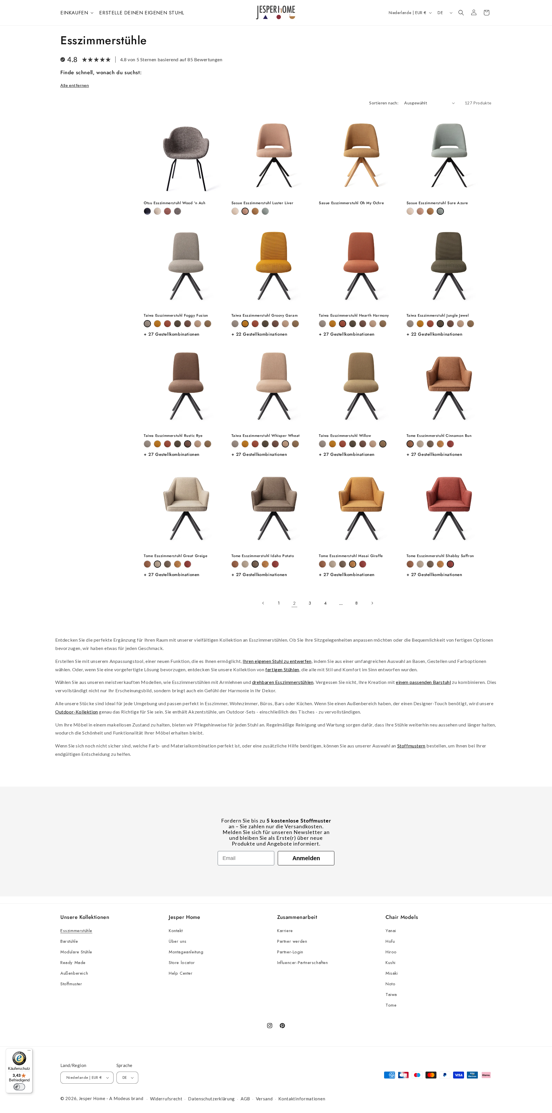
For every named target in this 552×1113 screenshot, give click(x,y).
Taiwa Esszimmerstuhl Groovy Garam (264, 315)
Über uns (178, 941)
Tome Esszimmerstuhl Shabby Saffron (440, 556)
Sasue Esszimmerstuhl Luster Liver (262, 203)
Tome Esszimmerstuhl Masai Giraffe (351, 556)
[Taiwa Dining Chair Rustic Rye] (187, 323)
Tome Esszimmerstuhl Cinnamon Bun (439, 435)
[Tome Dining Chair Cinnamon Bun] (410, 444)
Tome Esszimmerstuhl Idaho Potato (262, 556)
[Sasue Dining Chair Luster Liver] (245, 211)
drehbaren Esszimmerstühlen (283, 682)
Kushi (391, 962)
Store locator (182, 962)
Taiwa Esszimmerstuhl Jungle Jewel (438, 315)
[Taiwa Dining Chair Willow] (207, 323)
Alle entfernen (74, 85)
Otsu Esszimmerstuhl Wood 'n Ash (175, 203)
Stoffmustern (411, 745)
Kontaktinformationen (301, 1098)
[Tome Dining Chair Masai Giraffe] (440, 444)
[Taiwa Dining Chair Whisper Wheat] (197, 323)
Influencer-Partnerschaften (302, 962)
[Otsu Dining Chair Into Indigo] (147, 211)
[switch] (19, 1086)
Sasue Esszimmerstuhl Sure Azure (437, 203)
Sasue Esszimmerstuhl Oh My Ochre (351, 203)
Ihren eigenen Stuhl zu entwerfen (277, 661)
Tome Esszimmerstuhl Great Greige (175, 556)
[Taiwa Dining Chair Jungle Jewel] (177, 323)
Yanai (391, 931)
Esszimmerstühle (76, 931)
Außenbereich (74, 973)
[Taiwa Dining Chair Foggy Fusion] (147, 323)
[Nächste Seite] (372, 603)
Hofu (390, 941)
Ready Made (73, 962)
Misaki (392, 973)
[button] (76, 12)
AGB (245, 1098)
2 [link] (294, 603)
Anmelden (306, 858)
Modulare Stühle (76, 952)
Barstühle (69, 941)
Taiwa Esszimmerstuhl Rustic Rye (173, 435)
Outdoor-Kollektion (76, 711)
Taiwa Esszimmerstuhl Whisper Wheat (265, 435)
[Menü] (29, 1051)
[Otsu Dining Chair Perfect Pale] (157, 211)
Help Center (181, 973)
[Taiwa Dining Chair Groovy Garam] (157, 323)
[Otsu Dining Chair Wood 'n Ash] (177, 211)
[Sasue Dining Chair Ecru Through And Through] (235, 211)
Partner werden (292, 941)
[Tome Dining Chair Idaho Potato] (430, 444)
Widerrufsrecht (166, 1098)
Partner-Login (290, 952)
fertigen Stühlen (282, 669)
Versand (264, 1098)
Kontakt (176, 931)
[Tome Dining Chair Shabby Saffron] (450, 444)
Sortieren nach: (383, 102)
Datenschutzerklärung (211, 1098)
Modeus (122, 1098)
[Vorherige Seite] (263, 603)
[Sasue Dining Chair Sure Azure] (265, 211)
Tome (391, 1005)
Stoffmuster (71, 984)
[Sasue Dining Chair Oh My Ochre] (255, 211)
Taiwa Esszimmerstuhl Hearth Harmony (354, 315)
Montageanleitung (186, 952)
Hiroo (391, 952)
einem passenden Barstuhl (423, 682)
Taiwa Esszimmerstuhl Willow (345, 435)
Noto (390, 984)
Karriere (285, 931)
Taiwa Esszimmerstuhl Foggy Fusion (176, 315)
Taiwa (391, 994)
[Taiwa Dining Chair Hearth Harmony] (167, 323)
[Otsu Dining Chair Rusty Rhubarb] (167, 211)
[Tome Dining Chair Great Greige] (420, 444)
